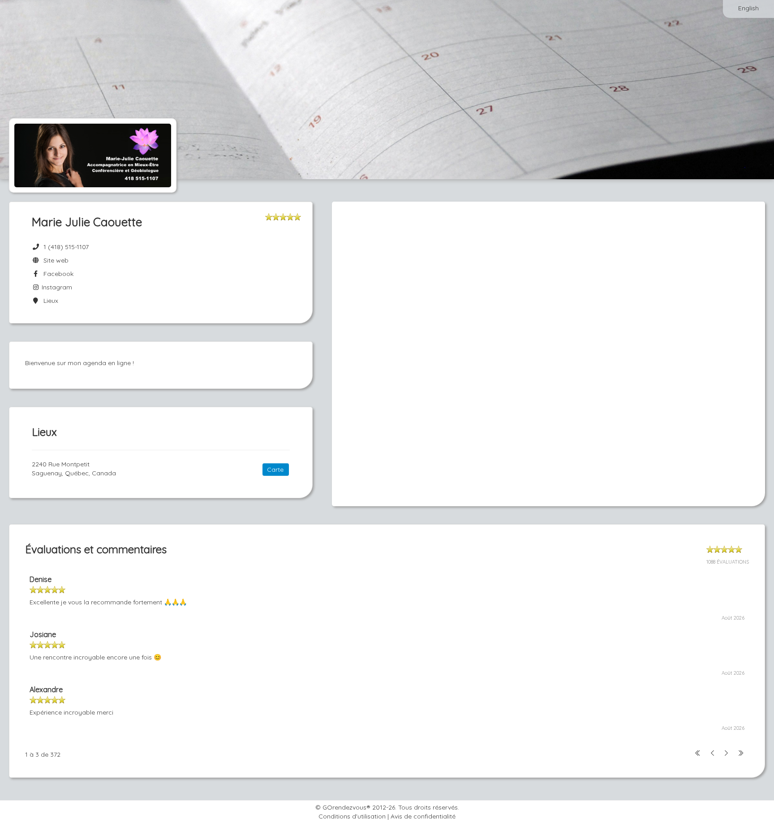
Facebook (56, 274)
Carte (275, 469)
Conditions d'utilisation (352, 816)
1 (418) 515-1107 (66, 247)
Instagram (56, 287)
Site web (54, 260)
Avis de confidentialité (423, 816)
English (748, 8)
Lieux (49, 301)
